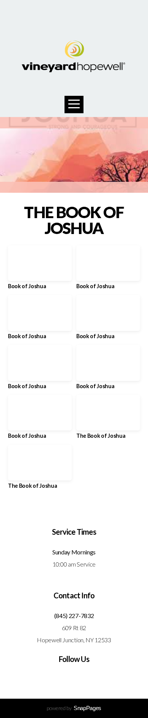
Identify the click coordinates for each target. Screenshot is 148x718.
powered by (74, 708)
